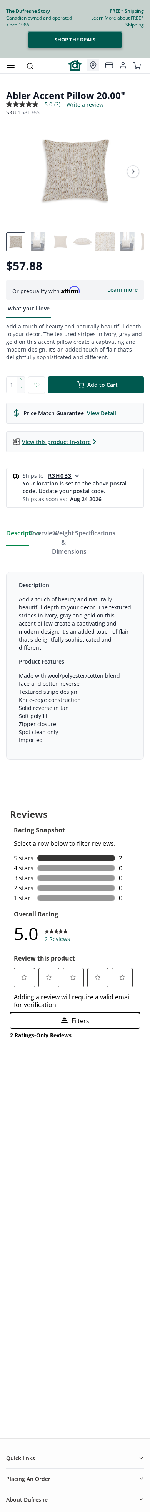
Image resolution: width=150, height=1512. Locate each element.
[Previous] (17, 171)
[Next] (133, 171)
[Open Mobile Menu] (10, 65)
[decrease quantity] (21, 389)
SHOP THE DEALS (75, 39)
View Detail (101, 413)
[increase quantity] (21, 380)
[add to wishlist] (36, 384)
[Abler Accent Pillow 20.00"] (75, 171)
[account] (123, 65)
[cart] (137, 65)
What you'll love (29, 308)
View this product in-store (56, 442)
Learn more (122, 289)
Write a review (85, 104)
